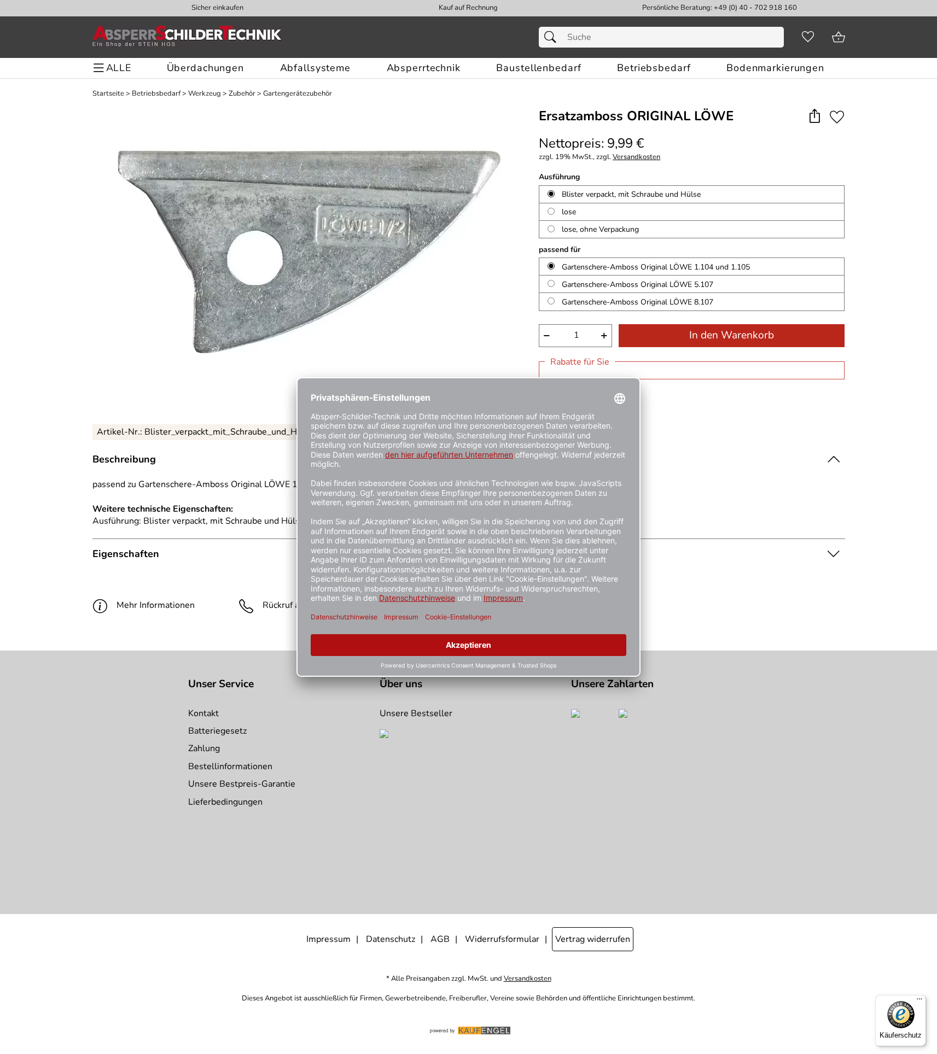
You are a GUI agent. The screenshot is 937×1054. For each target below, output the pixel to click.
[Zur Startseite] (187, 37)
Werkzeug (204, 93)
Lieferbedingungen (225, 802)
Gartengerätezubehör (297, 93)
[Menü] (919, 1001)
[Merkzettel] (807, 37)
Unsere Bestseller (416, 713)
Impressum (328, 939)
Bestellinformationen (230, 766)
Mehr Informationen (156, 605)
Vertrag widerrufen (592, 939)
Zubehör (242, 93)
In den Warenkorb (731, 335)
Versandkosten (636, 157)
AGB (440, 939)
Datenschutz (390, 939)
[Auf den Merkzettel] (837, 116)
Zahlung (204, 748)
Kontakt (203, 713)
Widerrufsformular (502, 939)
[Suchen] (553, 37)
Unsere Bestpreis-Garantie (241, 784)
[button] (814, 116)
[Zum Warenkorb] (838, 37)
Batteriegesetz (217, 731)
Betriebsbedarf (156, 93)
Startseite (108, 93)
